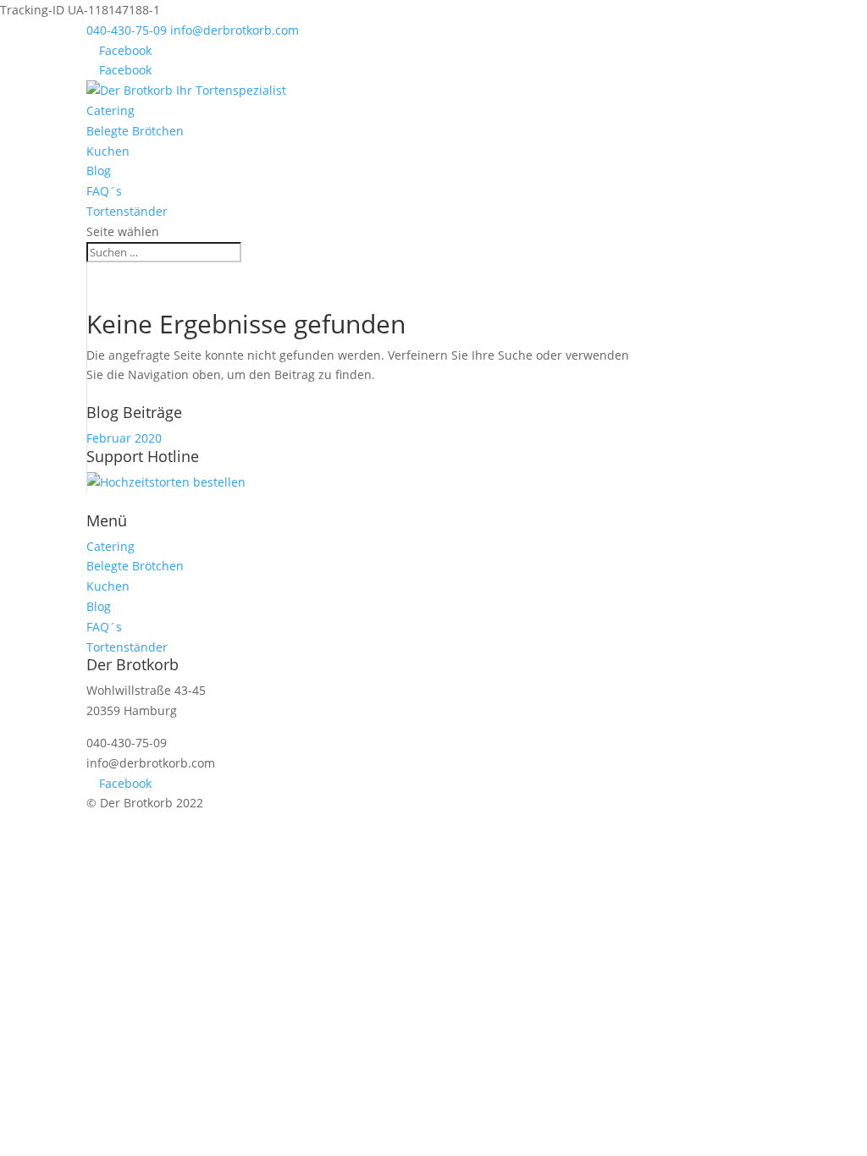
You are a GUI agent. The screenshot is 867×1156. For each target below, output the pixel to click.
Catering (110, 110)
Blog (98, 170)
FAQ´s (104, 191)
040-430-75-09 (126, 30)
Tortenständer (127, 211)
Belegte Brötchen (135, 131)
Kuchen (108, 151)
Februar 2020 (124, 438)
